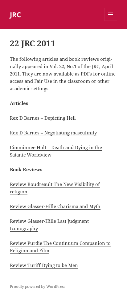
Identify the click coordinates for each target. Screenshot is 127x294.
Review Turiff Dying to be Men (44, 265)
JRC (15, 14)
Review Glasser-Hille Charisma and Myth (55, 206)
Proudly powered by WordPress (37, 286)
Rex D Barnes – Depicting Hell (43, 118)
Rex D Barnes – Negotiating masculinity (53, 133)
